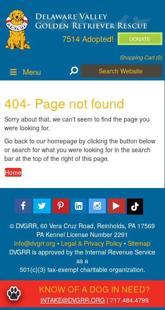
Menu (32, 71)
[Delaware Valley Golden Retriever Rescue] (91, 20)
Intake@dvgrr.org (72, 300)
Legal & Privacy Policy (91, 243)
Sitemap (139, 243)
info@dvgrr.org (34, 243)
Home (13, 172)
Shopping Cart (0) (141, 57)
